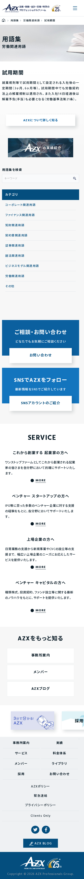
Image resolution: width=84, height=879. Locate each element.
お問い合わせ (60, 774)
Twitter (35, 830)
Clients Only (41, 815)
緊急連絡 (40, 796)
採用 (21, 774)
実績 (59, 743)
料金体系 (59, 753)
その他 (9, 286)
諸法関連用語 (14, 256)
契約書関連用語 (16, 235)
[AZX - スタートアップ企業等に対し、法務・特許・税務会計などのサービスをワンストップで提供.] (3, 21)
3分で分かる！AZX (32, 720)
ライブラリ (59, 763)
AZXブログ (40, 689)
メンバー (40, 672)
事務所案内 (40, 655)
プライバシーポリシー (40, 805)
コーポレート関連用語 (20, 205)
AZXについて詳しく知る (40, 120)
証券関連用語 (14, 245)
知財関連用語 (14, 225)
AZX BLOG (43, 843)
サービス (21, 753)
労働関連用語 (14, 276)
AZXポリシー (40, 786)
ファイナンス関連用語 (20, 215)
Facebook (46, 830)
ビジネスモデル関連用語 (22, 266)
